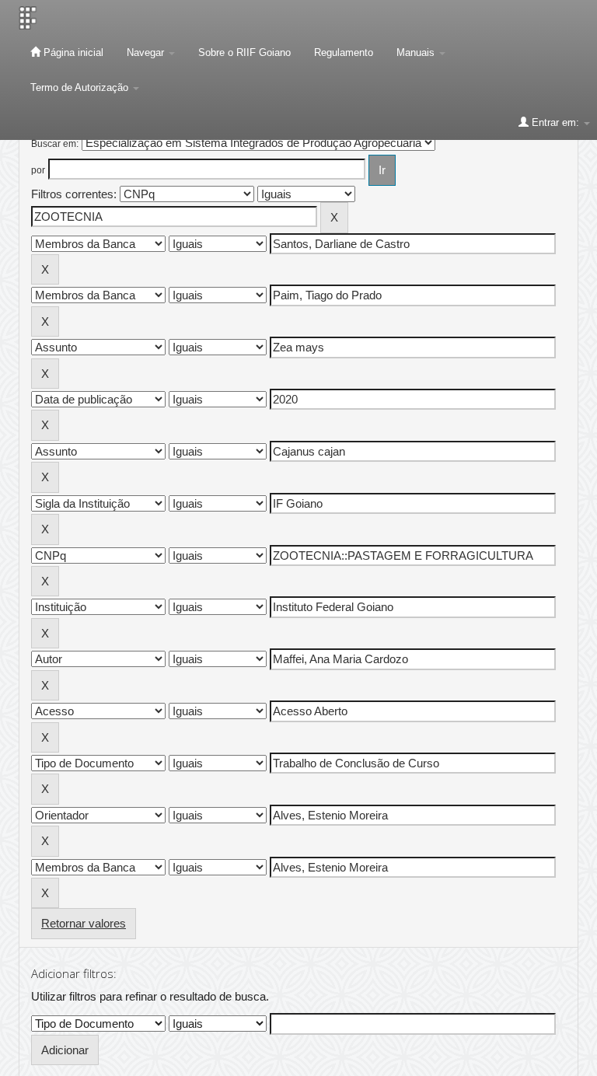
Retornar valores (83, 923)
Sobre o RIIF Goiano (244, 52)
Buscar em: (55, 143)
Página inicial (71, 52)
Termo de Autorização (80, 87)
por (38, 170)
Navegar (147, 52)
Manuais (417, 52)
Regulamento (343, 52)
